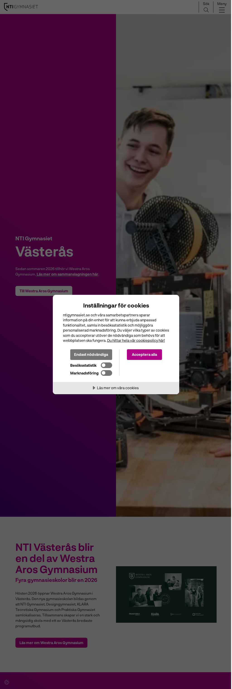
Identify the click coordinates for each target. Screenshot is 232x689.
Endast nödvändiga (91, 354)
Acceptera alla (144, 354)
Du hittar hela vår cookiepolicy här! (136, 340)
